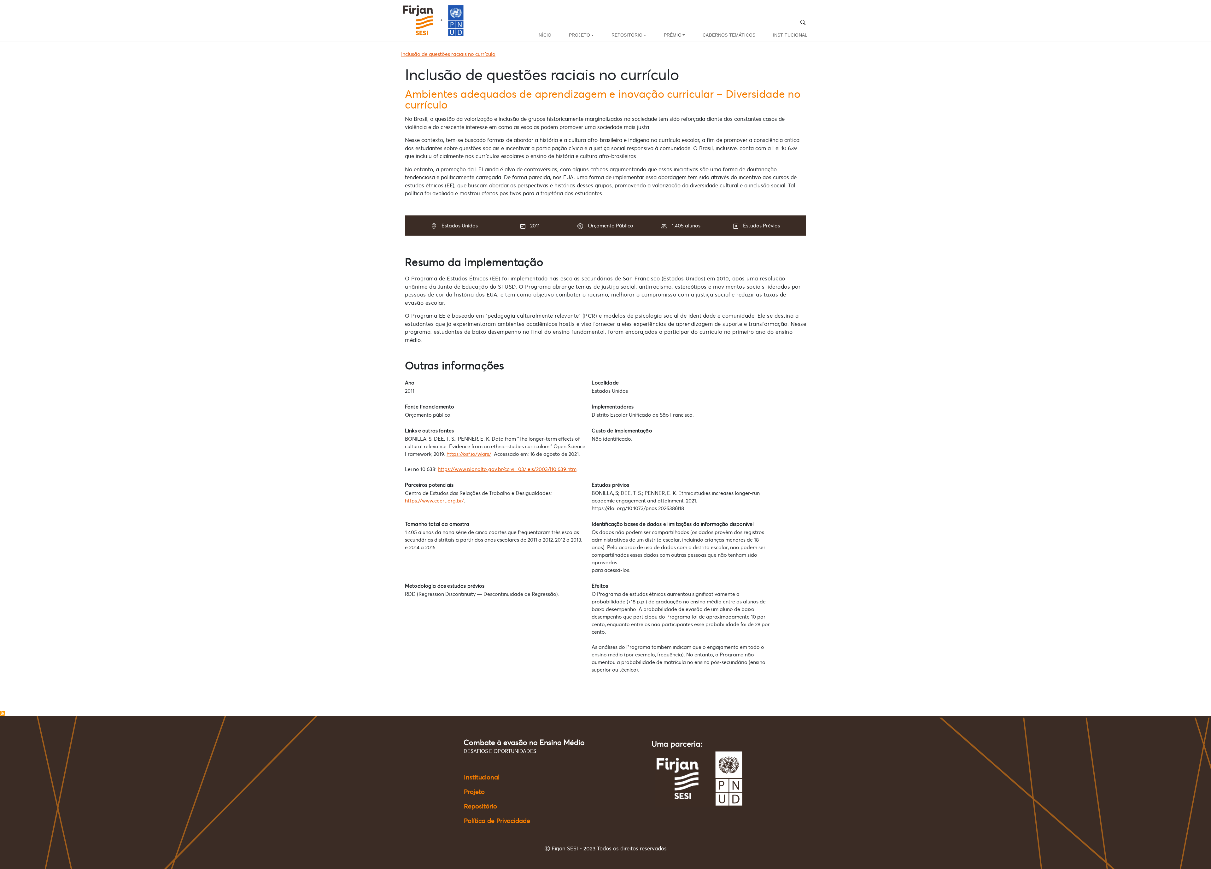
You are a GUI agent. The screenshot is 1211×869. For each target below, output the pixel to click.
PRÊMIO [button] (673, 35)
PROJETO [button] (579, 35)
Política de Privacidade (497, 821)
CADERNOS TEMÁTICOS (729, 35)
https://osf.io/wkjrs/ (469, 454)
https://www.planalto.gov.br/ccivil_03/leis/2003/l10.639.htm (507, 469)
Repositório (480, 806)
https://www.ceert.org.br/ (434, 500)
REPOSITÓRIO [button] (627, 35)
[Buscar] (803, 22)
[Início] (435, 21)
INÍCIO (544, 35)
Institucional (482, 777)
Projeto (474, 792)
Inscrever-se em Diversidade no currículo (2, 713)
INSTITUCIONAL (790, 35)
